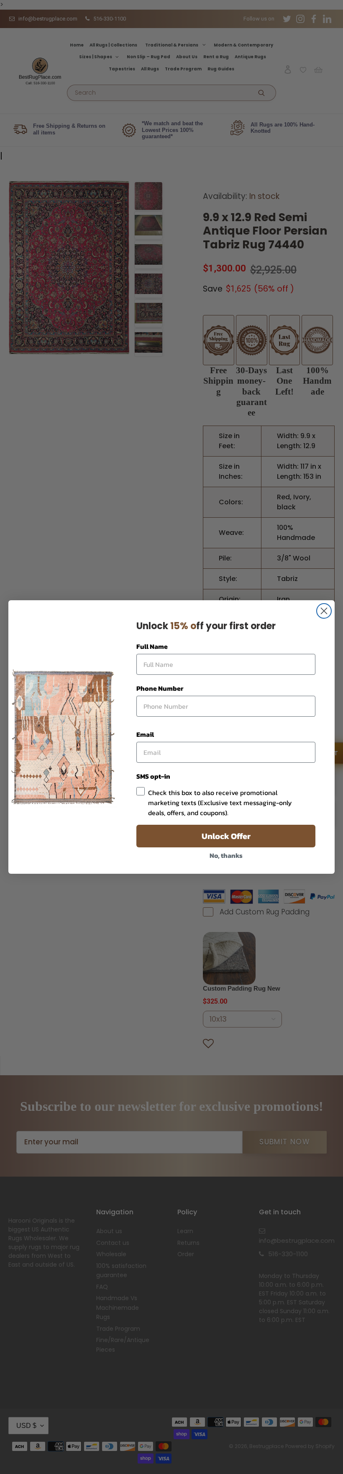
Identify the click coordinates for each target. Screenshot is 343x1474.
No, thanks (226, 855)
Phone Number (159, 688)
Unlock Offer (226, 836)
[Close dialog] (324, 611)
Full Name (152, 646)
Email (145, 734)
